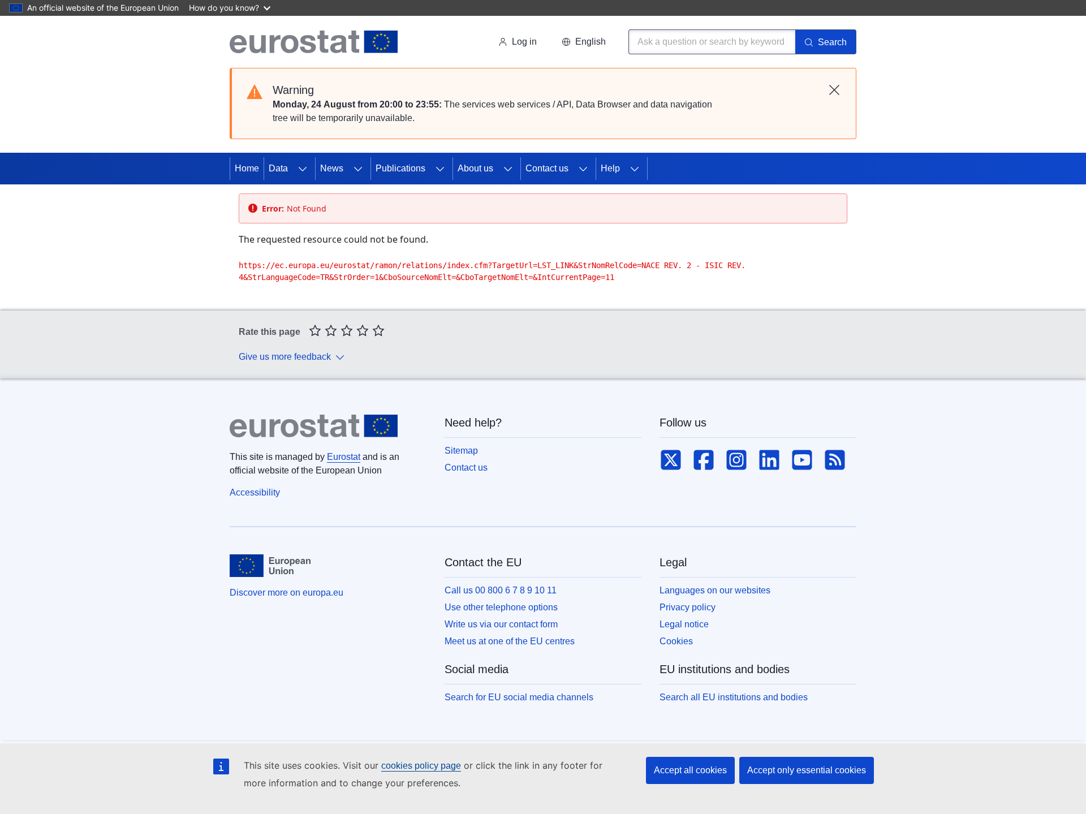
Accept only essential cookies (806, 770)
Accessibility (255, 492)
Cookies (676, 641)
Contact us (546, 168)
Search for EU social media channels (519, 697)
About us (475, 168)
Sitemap (461, 450)
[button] (584, 41)
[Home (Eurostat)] (314, 42)
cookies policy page (421, 765)
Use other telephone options (501, 607)
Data (278, 168)
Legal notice (684, 624)
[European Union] (270, 565)
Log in (524, 41)
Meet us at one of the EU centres (510, 641)
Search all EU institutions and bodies (734, 697)
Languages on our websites (715, 590)
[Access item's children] (302, 168)
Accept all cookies (690, 770)
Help (610, 168)
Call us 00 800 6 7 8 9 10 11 (501, 590)
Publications (400, 168)
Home (247, 168)
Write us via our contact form (501, 624)
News (331, 168)
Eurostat (343, 457)
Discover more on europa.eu (286, 592)
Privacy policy (688, 607)
